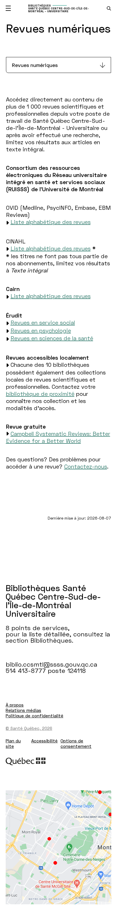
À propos (15, 704)
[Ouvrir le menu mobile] (8, 8)
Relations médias (23, 710)
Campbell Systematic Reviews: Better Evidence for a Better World (58, 437)
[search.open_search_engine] (109, 8)
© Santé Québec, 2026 (29, 728)
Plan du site (13, 743)
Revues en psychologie (41, 330)
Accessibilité (44, 740)
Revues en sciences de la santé (52, 338)
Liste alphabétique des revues (51, 221)
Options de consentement (75, 743)
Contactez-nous (85, 466)
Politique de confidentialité (34, 715)
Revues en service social (43, 322)
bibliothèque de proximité (40, 393)
